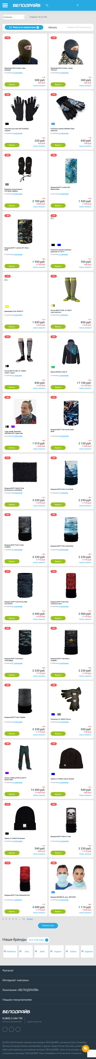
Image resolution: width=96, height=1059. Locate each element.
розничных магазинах (14, 1053)
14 (23, 919)
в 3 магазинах (17, 550)
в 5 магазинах (17, 436)
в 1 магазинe (63, 254)
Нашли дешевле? (39, 85)
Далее (30, 919)
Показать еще (48, 926)
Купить (12, 84)
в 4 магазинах (17, 73)
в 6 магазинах (17, 133)
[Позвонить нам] (84, 5)
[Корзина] (91, 5)
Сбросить (52, 27)
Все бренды (36, 940)
